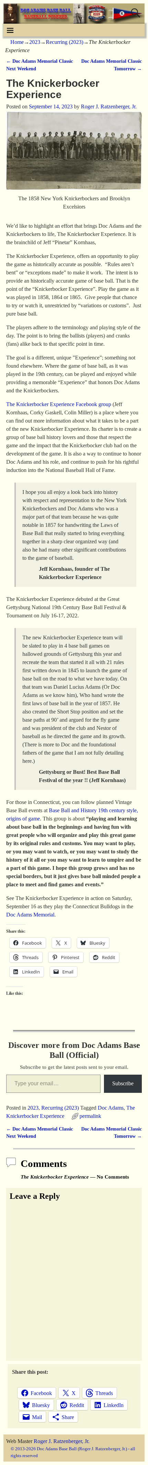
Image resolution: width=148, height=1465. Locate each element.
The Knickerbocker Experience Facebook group (58, 404)
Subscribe (123, 1083)
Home (17, 42)
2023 (34, 42)
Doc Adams (111, 1108)
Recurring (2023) (64, 42)
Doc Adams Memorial (30, 915)
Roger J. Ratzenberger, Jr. (61, 1441)
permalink (90, 1116)
